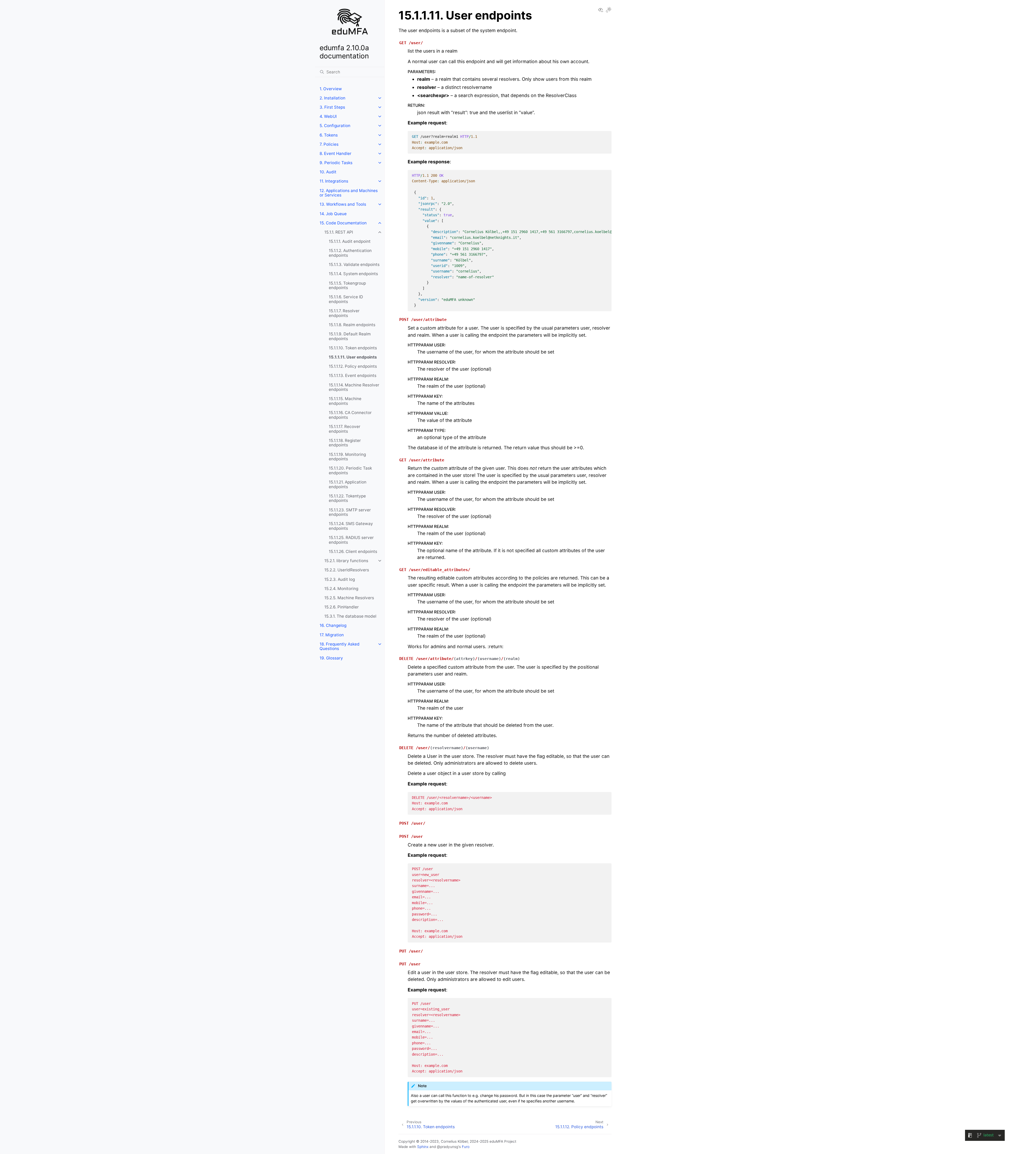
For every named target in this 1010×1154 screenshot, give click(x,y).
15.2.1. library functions (346, 560)
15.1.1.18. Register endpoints (345, 443)
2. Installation (332, 97)
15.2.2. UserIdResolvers (346, 569)
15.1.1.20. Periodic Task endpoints (350, 470)
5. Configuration (335, 125)
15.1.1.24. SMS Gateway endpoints (351, 526)
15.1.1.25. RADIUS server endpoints (351, 540)
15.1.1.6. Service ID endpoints (346, 299)
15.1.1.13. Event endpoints (352, 375)
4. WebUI (328, 116)
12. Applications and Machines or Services (349, 193)
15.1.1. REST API (338, 232)
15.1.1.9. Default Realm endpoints (350, 336)
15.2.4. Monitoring (341, 588)
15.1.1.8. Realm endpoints (352, 324)
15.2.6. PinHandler (341, 606)
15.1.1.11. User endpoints (353, 357)
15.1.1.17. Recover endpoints (344, 429)
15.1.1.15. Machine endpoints (345, 401)
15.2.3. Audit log (339, 579)
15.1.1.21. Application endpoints (347, 484)
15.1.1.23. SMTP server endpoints (350, 512)
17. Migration (332, 634)
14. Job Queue (333, 213)
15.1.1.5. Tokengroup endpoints (347, 285)
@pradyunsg (447, 1147)
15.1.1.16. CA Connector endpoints (350, 415)
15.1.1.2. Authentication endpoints (350, 253)
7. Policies (329, 144)
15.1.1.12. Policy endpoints (353, 366)
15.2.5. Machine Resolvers (349, 597)
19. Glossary (331, 658)
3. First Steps (332, 107)
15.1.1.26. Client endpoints (353, 551)
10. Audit (328, 171)
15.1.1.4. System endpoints (353, 273)
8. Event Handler (335, 153)
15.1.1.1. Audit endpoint (350, 241)
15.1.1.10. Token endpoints (353, 347)
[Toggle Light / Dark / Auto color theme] (609, 10)
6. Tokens (329, 135)
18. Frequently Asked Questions (340, 646)
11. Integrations (334, 181)
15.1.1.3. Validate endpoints (354, 264)
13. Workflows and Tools (343, 204)
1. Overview (331, 88)
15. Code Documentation (343, 222)
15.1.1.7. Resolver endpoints (344, 313)
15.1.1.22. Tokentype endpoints (347, 498)
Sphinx (422, 1147)
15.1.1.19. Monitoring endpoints (347, 457)
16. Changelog (333, 625)
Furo (465, 1147)
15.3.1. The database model (350, 616)
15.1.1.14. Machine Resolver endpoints (354, 387)
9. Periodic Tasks (336, 162)
